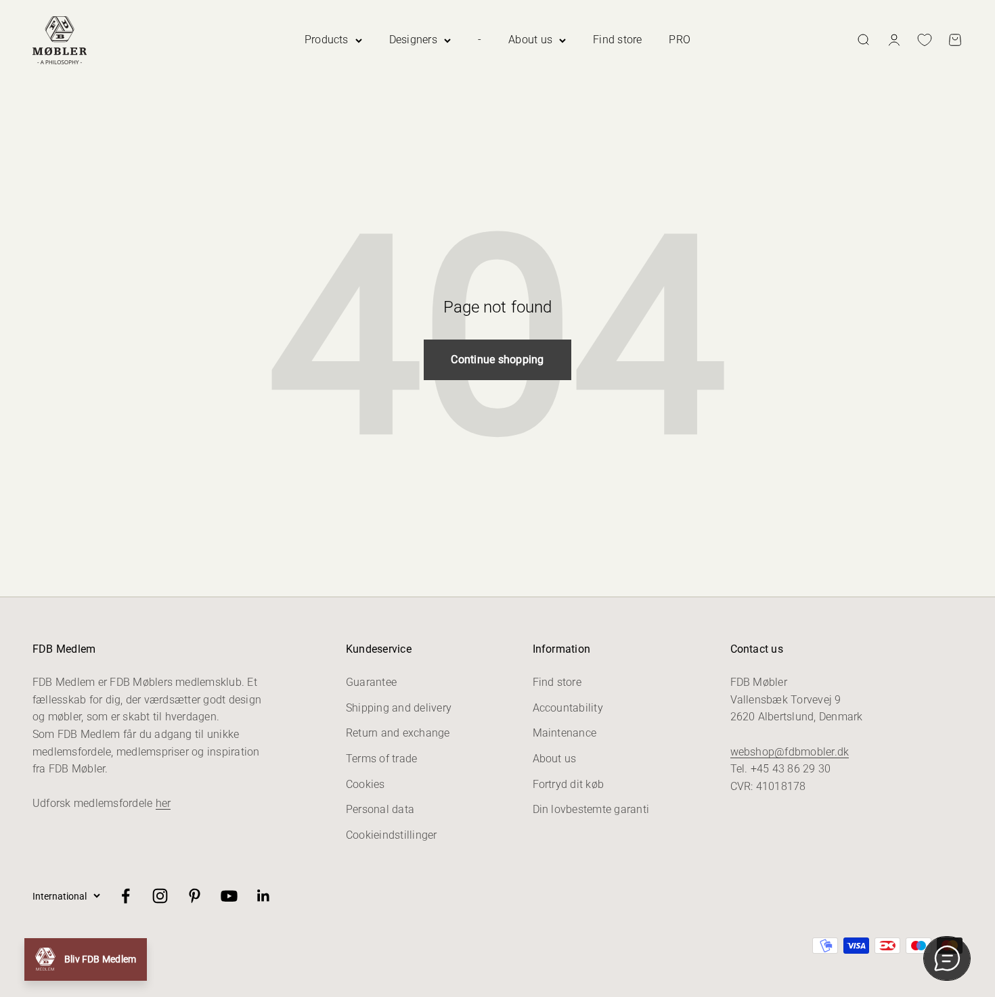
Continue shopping (497, 359)
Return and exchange (398, 732)
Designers (413, 39)
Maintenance (565, 732)
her (163, 803)
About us (530, 39)
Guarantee (371, 682)
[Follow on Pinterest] (194, 896)
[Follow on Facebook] (125, 896)
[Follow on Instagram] (160, 896)
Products (327, 39)
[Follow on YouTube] (229, 896)
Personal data (380, 809)
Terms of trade (381, 758)
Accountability (568, 707)
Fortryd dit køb (568, 784)
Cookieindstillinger (391, 835)
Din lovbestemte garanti (591, 809)
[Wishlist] (924, 40)
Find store (617, 39)
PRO (679, 39)
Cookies (365, 784)
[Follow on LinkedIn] (264, 896)
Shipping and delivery (398, 707)
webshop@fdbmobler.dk (789, 751)
